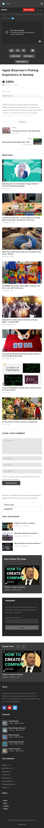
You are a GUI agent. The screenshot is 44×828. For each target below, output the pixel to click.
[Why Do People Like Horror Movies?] (7, 547)
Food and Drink (8, 784)
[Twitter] (15, 708)
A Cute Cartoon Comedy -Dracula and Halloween (20, 422)
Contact (6, 806)
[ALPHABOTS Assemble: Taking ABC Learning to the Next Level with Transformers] (22, 272)
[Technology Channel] (4, 744)
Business (5, 778)
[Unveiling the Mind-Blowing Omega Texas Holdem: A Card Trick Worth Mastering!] (22, 340)
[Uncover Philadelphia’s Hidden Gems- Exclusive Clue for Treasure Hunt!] (22, 374)
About (5, 800)
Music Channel (14, 735)
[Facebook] (4, 708)
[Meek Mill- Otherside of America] (7, 537)
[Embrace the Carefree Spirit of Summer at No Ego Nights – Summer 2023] (22, 306)
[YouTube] (9, 708)
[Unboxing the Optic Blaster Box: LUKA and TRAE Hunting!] (22, 144)
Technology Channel (16, 742)
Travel (4, 775)
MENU (5, 10)
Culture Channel (14, 749)
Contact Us (22, 824)
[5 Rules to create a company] (7, 527)
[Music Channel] (4, 737)
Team (5, 803)
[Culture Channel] (4, 751)
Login (40, 10)
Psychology (6, 781)
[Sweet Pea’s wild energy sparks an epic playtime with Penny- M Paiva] (22, 238)
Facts (4, 787)
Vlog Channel (13, 721)
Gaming (5, 771)
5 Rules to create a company (24, 523)
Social (5, 808)
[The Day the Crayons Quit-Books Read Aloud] (22, 132)
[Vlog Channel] (4, 723)
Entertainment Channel (17, 728)
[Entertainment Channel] (4, 730)
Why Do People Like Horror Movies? (27, 543)
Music (4, 765)
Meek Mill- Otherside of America (25, 533)
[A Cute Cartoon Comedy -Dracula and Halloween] (22, 408)
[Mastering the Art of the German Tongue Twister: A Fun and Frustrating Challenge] (22, 170)
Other (6, 768)
